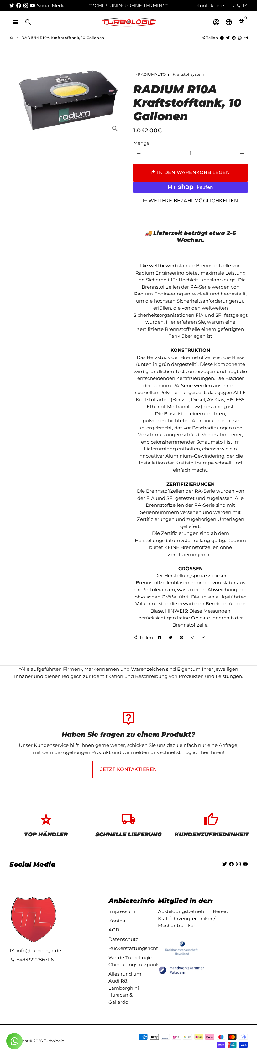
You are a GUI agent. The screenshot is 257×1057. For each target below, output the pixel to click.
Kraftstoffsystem (186, 74)
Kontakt (117, 921)
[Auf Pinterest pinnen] (234, 37)
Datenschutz (123, 939)
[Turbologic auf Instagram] (25, 5)
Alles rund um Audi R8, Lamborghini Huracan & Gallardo (124, 988)
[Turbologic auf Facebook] (18, 5)
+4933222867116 (32, 959)
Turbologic (54, 1041)
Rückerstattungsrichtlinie (138, 948)
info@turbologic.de (35, 950)
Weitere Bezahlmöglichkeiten (193, 200)
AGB (113, 930)
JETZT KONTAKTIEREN (128, 769)
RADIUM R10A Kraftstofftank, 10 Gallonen (62, 37)
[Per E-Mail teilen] (246, 37)
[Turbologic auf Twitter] (11, 5)
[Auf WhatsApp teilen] (240, 37)
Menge (141, 143)
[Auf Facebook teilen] (222, 37)
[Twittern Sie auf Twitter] (228, 37)
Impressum (121, 911)
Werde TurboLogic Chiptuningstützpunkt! (135, 961)
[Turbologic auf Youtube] (32, 5)
